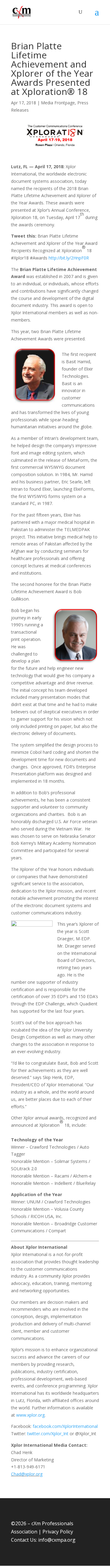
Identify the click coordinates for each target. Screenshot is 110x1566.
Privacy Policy (57, 1531)
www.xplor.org (30, 1415)
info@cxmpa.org (56, 1539)
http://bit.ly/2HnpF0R (69, 258)
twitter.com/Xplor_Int (47, 1433)
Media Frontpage (58, 103)
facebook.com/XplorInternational (65, 1426)
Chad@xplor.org (26, 1474)
